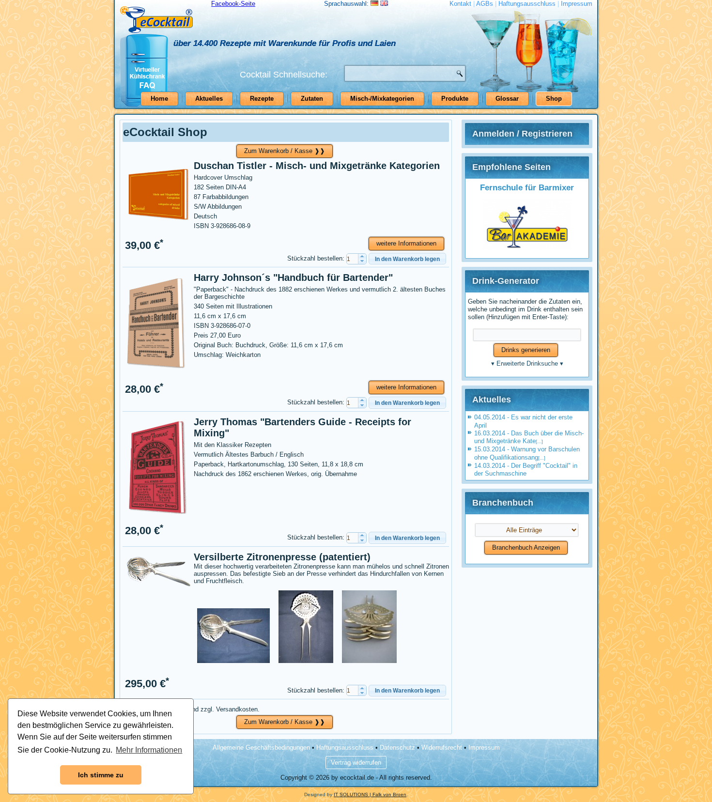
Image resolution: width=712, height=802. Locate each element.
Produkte (454, 98)
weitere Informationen (406, 243)
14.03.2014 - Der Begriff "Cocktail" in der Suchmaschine (525, 469)
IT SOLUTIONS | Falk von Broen (370, 794)
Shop (554, 98)
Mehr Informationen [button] (149, 750)
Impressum (576, 3)
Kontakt (460, 3)
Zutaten (312, 98)
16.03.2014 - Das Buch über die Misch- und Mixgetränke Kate (529, 437)
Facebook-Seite (233, 3)
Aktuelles (209, 98)
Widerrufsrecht (441, 747)
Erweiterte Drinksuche (527, 363)
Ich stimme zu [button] (101, 775)
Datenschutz (397, 747)
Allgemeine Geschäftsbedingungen (261, 747)
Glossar (507, 98)
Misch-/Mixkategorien (382, 98)
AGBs (484, 3)
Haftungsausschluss (527, 3)
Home (159, 98)
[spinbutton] (356, 259)
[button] (362, 256)
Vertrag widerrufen (356, 762)
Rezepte (262, 98)
